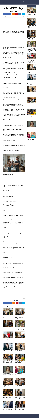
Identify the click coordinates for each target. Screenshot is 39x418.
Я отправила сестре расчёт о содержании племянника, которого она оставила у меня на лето (8, 374)
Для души (10, 3)
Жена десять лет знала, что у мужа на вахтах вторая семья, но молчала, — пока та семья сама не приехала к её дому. (20, 329)
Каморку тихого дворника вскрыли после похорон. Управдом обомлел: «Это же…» (19, 351)
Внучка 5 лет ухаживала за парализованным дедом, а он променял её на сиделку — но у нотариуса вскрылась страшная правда (20, 397)
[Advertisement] (14, 23)
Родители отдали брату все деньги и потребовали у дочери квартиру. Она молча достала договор (7, 340)
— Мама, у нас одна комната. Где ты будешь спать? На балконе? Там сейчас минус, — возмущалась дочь (19, 409)
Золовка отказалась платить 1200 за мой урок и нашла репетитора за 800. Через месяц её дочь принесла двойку (8, 351)
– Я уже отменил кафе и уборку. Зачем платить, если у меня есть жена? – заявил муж (19, 386)
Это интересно (16, 1)
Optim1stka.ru (6, 2)
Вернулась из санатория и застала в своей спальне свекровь (19, 339)
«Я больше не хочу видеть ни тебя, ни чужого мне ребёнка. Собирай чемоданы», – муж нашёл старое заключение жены (19, 317)
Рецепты (10, 1)
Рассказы (32, 1)
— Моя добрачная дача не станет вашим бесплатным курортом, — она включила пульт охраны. (8, 317)
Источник (24, 298)
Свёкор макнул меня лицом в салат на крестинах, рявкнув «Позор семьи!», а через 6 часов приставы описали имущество (7, 362)
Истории (20, 1)
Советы (12, 1)
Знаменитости (28, 1)
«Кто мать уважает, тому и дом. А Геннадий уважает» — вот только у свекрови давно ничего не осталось (7, 386)
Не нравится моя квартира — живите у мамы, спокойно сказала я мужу (7, 328)
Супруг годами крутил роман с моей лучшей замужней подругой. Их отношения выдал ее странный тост (7, 397)
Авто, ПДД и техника (23, 1)
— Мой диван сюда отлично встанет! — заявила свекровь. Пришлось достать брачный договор (7, 409)
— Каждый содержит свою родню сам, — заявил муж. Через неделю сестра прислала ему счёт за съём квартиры (20, 362)
